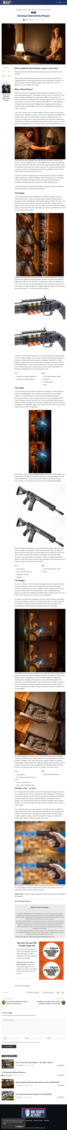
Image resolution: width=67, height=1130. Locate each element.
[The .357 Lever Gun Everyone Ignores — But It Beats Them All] (8, 1064)
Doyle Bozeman (29, 19)
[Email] (9, 76)
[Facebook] (4, 71)
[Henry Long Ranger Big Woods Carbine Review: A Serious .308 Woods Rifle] (8, 1083)
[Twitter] (9, 71)
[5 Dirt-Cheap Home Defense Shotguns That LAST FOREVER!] (8, 1095)
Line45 (19, 1085)
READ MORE (61, 1065)
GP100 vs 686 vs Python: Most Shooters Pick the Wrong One (6, 97)
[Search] (60, 2)
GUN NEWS (20, 1065)
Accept (20, 1126)
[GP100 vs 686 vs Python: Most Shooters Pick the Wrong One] (6, 89)
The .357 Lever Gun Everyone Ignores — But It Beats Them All (34, 1062)
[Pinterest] (4, 76)
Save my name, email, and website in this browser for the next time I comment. (21, 1042)
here (28, 985)
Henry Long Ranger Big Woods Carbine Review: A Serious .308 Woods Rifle (37, 1082)
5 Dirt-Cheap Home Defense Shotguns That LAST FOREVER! (33, 1094)
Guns (33, 12)
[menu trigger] (63, 2)
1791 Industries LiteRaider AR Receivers (14, 1072)
